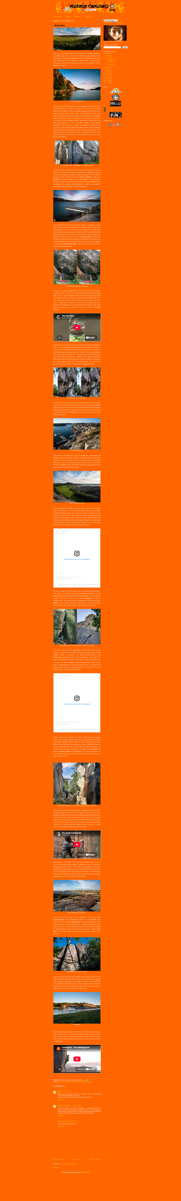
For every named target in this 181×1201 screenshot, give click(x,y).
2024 (108, 55)
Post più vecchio (95, 1159)
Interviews (77, 16)
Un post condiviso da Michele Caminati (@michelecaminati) (77, 584)
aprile (110, 64)
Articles (67, 16)
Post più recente (58, 1159)
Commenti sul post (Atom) (68, 1163)
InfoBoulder (109, 110)
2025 (108, 53)
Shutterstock (86, 1172)
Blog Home (58, 16)
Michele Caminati (64, 1105)
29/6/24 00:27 (73, 1121)
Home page (77, 1159)
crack (77, 1082)
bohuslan (61, 1082)
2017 (108, 69)
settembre (111, 60)
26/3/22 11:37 (77, 1105)
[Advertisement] (114, 138)
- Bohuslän (59, 25)
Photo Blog (88, 16)
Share (55, 1167)
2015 (108, 72)
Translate (119, 22)
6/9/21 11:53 (67, 1091)
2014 (108, 74)
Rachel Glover (63, 1121)
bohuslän (70, 1082)
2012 (108, 78)
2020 (108, 67)
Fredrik (60, 1091)
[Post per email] (87, 1080)
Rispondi (61, 1100)
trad (90, 1082)
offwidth (83, 1082)
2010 (108, 83)
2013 (108, 76)
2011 (107, 80)
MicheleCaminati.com (111, 108)
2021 (108, 58)
